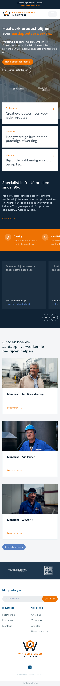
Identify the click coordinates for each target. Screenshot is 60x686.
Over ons (36, 615)
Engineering (8, 615)
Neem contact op (40, 632)
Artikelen (35, 626)
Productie (7, 620)
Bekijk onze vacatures (30, 6)
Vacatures (36, 620)
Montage (7, 626)
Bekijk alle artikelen (14, 547)
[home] (19, 14)
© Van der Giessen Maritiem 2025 (30, 675)
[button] (52, 14)
